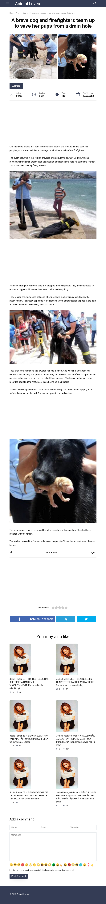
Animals (16, 86)
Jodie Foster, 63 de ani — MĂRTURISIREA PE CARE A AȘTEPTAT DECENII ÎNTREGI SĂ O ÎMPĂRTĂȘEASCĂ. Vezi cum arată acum (76, 797)
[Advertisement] (53, 124)
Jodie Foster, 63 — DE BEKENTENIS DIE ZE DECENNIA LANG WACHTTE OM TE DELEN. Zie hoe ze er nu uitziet (29, 795)
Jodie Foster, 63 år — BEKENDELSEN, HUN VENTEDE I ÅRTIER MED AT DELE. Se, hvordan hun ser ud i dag (75, 682)
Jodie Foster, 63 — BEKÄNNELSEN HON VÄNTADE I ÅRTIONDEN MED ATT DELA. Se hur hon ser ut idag (29, 738)
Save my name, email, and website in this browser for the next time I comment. (43, 870)
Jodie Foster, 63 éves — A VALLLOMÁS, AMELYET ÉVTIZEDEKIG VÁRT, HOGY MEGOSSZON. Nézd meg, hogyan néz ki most (75, 740)
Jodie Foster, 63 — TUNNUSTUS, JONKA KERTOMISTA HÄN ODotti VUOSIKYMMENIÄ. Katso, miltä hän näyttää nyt (29, 684)
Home (12, 13)
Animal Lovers (28, 3)
